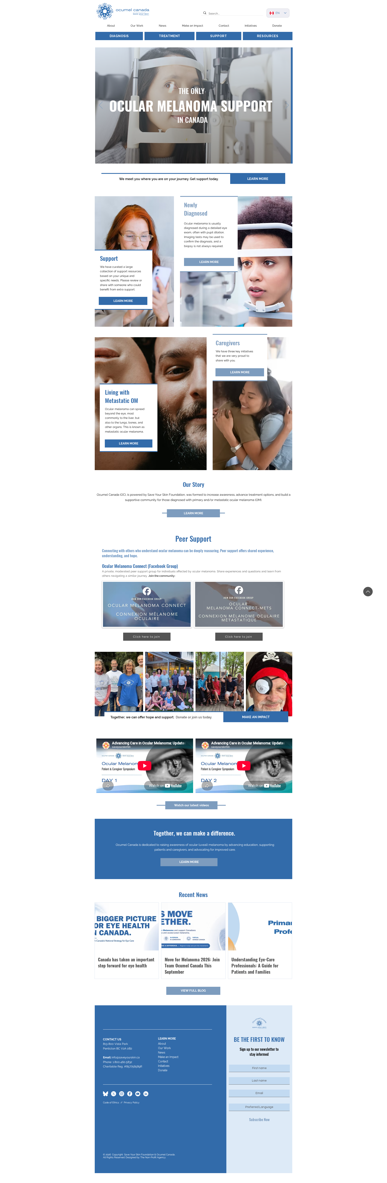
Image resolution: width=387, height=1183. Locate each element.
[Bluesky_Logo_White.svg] (105, 1093)
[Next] (287, 105)
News (161, 1052)
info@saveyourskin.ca (126, 1057)
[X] (113, 1093)
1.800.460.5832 (122, 1062)
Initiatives (164, 1065)
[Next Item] (285, 684)
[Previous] (101, 105)
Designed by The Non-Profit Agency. (146, 1157)
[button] (137, 26)
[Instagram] (121, 1093)
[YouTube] (137, 1093)
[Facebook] (129, 1093)
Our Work (164, 1048)
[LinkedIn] (145, 1093)
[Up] (368, 591)
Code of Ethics (111, 1102)
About (162, 1043)
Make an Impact (168, 1057)
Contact (163, 1061)
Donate (162, 1070)
